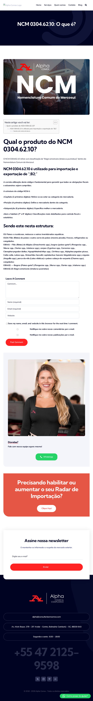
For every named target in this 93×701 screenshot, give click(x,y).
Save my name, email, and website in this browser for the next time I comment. (43, 323)
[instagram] (43, 679)
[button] (86, 4)
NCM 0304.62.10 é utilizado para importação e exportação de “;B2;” (33, 129)
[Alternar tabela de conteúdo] (54, 122)
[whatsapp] (55, 679)
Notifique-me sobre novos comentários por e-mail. (52, 329)
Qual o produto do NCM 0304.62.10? (20, 126)
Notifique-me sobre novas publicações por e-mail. (52, 335)
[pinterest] (49, 679)
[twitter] (37, 679)
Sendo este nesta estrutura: (21, 131)
